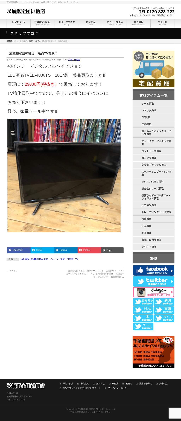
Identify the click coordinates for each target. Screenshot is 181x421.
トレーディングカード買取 (156, 212)
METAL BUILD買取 (152, 181)
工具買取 (146, 226)
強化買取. (25, 259)
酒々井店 (100, 384)
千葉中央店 (68, 384)
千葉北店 (85, 384)
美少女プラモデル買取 (154, 164)
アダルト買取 (149, 246)
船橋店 (129, 384)
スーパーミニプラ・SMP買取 (157, 173)
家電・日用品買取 (151, 239)
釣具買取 (146, 232)
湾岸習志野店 (145, 384)
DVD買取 (147, 124)
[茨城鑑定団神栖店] (26, 11)
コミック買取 (149, 110)
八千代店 (163, 384)
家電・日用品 (74, 60)
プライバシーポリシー (118, 388)
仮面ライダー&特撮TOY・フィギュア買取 (156, 197)
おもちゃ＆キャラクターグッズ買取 (156, 132)
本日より (12, 270)
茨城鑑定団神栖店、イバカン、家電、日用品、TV (54, 259)
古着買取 (146, 219)
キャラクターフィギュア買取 (156, 142)
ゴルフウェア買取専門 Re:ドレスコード (82, 388)
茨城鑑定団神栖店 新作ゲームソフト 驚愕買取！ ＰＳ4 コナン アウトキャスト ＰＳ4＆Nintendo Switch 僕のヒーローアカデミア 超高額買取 (96, 273)
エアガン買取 (149, 205)
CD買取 (146, 117)
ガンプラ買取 (149, 157)
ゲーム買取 (148, 103)
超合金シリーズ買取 (153, 188)
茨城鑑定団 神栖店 (86, 409)
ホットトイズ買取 (151, 150)
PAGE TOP (174, 405)
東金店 (115, 384)
